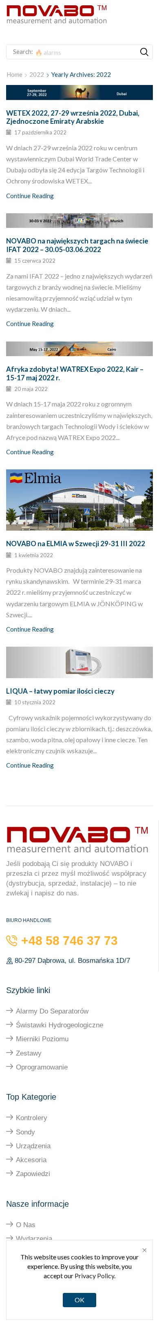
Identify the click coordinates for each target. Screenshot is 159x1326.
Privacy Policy (94, 1275)
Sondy (25, 1132)
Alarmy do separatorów (52, 1011)
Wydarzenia (34, 1239)
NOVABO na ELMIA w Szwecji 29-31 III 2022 (75, 543)
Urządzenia (33, 1146)
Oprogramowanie (42, 1067)
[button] (96, 34)
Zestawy (29, 1053)
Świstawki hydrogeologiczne (59, 1025)
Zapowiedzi (33, 1174)
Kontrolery (31, 1118)
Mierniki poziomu (42, 1039)
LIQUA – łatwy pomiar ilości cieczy (60, 691)
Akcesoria (31, 1160)
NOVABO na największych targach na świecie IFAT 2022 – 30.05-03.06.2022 (77, 245)
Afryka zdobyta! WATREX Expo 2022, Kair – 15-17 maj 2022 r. (75, 373)
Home (14, 74)
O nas (25, 1225)
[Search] (144, 52)
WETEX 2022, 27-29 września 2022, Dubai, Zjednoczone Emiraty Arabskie (72, 117)
